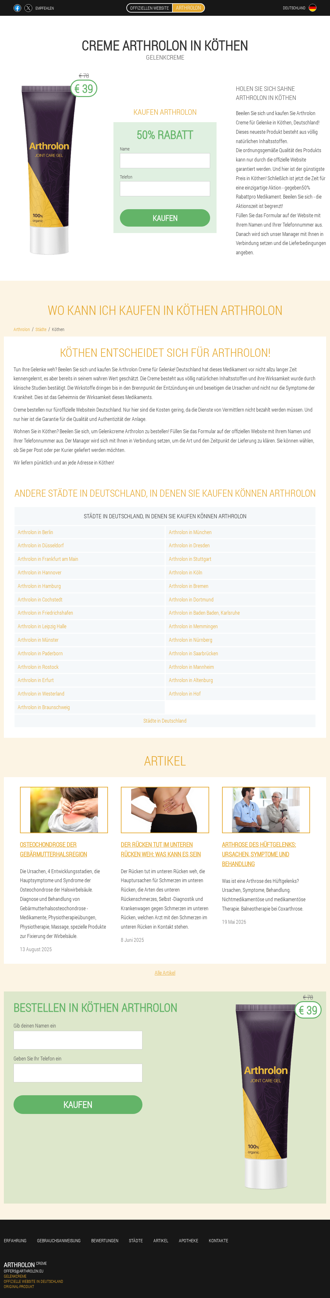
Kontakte (218, 1240)
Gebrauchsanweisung (59, 1240)
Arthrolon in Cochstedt (40, 599)
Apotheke (188, 1240)
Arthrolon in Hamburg (39, 585)
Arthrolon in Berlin (35, 532)
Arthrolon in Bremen (189, 585)
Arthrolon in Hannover (40, 572)
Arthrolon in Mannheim (191, 666)
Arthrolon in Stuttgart (190, 558)
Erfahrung (15, 1240)
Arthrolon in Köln (185, 572)
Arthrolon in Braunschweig (44, 707)
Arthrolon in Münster (38, 639)
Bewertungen (104, 1240)
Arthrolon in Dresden (189, 545)
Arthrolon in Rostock (38, 666)
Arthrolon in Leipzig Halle (42, 626)
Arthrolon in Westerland (41, 693)
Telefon (126, 177)
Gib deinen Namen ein (35, 1025)
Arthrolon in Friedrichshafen (45, 612)
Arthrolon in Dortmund (191, 599)
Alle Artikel (165, 972)
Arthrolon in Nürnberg (190, 639)
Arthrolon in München (190, 532)
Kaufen (165, 218)
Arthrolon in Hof (185, 693)
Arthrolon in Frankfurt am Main (48, 558)
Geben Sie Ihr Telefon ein (38, 1058)
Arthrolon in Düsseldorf (41, 545)
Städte (136, 1240)
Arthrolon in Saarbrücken (193, 653)
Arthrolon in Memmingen (193, 626)
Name (125, 149)
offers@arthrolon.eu (24, 1271)
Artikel (160, 1240)
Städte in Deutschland (165, 720)
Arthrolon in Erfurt (36, 680)
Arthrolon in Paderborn (40, 653)
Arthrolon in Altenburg (191, 680)
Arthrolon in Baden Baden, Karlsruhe (204, 612)
